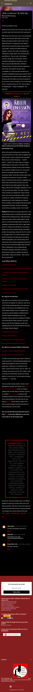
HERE (26, 289)
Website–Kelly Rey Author (9, 335)
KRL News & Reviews (10, 0)
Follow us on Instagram (7, 606)
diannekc (10, 534)
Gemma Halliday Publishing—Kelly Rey (13, 343)
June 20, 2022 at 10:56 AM (24, 544)
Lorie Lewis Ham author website (10, 607)
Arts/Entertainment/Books (8, 608)
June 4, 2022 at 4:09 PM (19, 534)
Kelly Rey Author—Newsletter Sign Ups (13, 339)
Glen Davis (10, 526)
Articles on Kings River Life (8, 601)
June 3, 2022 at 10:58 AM (21, 526)
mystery (23, 513)
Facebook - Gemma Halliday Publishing (13, 351)
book (8, 513)
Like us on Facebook (7, 604)
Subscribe (16, 592)
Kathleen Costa (14, 443)
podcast (9, 401)
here (9, 379)
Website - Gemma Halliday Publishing (13, 354)
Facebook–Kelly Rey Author (10, 332)
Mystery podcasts (6, 610)
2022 (4, 513)
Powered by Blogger (17, 686)
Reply (9, 531)
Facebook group (13, 394)
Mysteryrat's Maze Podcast (8, 603)
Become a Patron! (6, 625)
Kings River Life (12, 544)
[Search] (31, 3)
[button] (3, 21)
